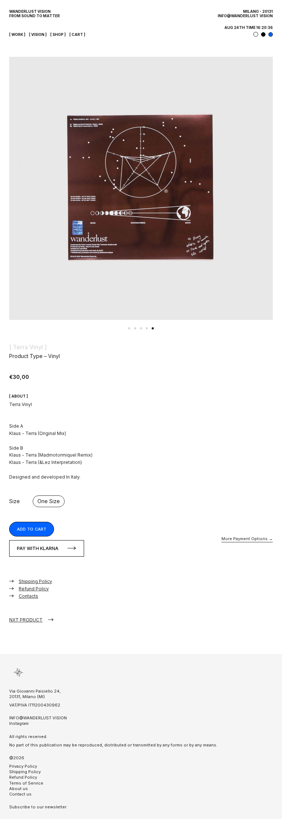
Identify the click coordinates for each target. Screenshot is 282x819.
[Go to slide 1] (129, 328)
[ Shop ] (58, 34)
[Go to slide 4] (147, 328)
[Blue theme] (270, 34)
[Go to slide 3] (141, 328)
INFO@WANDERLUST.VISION (245, 16)
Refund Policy (34, 588)
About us (18, 788)
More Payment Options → (247, 538)
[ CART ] (77, 34)
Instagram (19, 723)
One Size (48, 501)
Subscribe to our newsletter (37, 806)
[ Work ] (17, 34)
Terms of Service (26, 783)
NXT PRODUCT (26, 620)
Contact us (20, 794)
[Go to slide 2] (135, 328)
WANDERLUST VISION (30, 11)
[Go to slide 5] (153, 328)
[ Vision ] (38, 34)
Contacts (28, 596)
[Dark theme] (263, 34)
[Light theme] (255, 34)
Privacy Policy (23, 766)
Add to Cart (31, 529)
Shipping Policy (35, 581)
